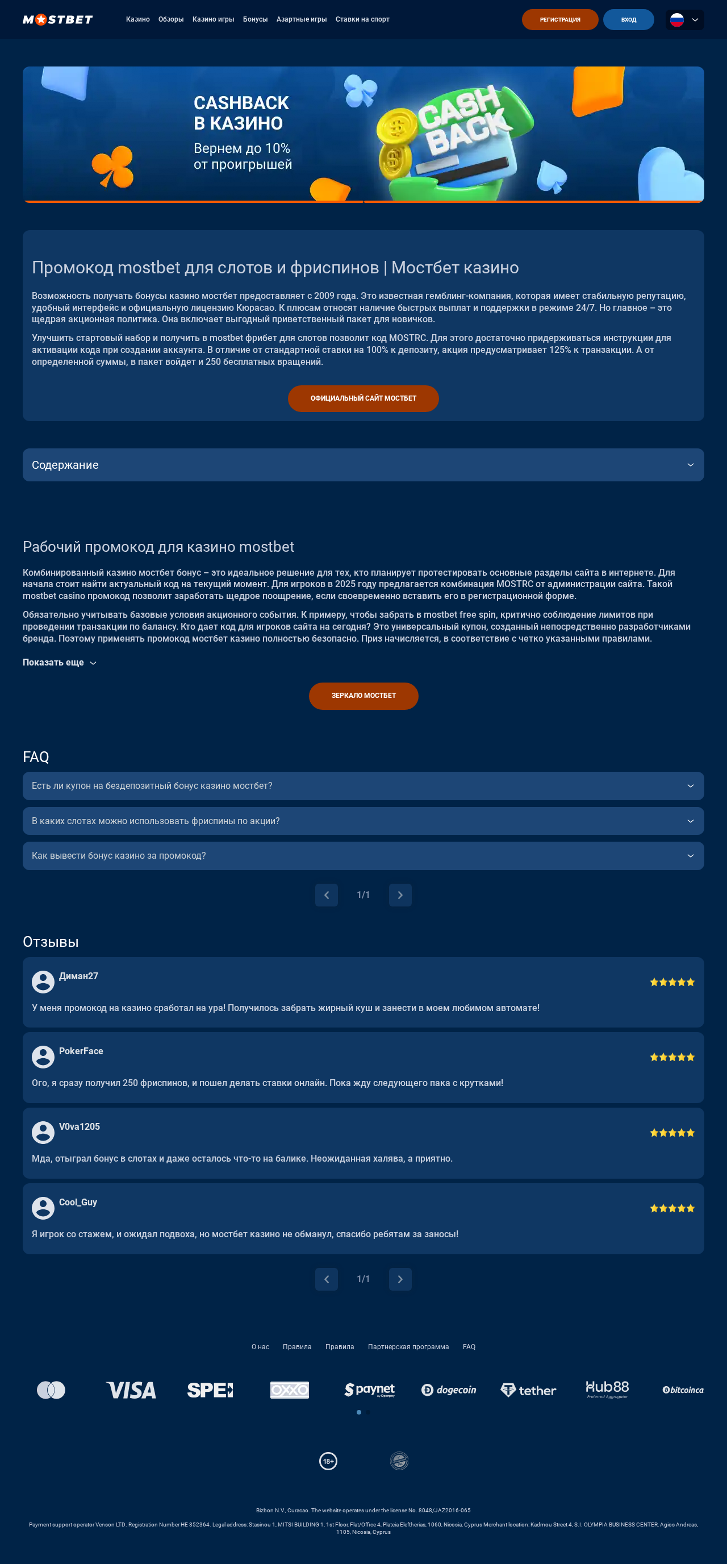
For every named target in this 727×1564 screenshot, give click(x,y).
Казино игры (214, 19)
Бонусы (255, 19)
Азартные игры (302, 19)
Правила (297, 1347)
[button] (359, 1412)
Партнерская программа (408, 1347)
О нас (260, 1347)
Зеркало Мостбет (364, 696)
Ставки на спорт (363, 19)
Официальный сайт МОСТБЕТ (363, 398)
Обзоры (171, 19)
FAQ (469, 1347)
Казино (138, 19)
